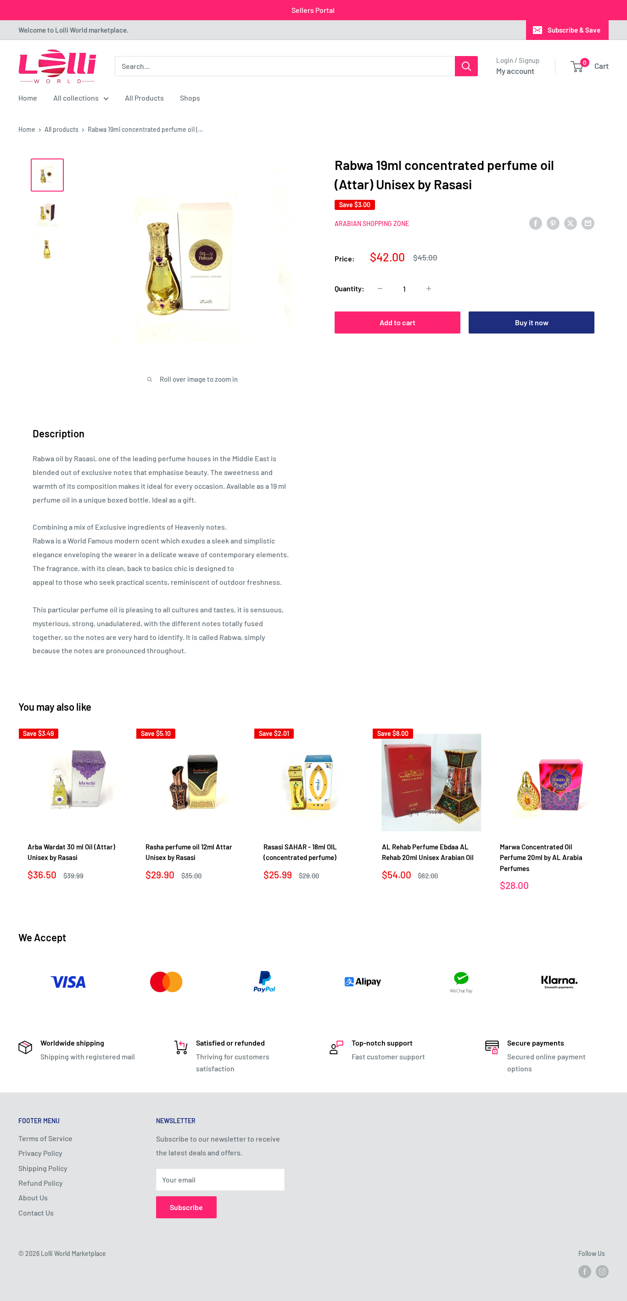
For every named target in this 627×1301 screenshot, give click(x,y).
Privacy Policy (40, 1152)
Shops (190, 97)
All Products (144, 97)
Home (27, 97)
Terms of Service (45, 1138)
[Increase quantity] (428, 288)
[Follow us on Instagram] (602, 1271)
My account (515, 70)
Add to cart (397, 322)
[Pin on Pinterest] (553, 222)
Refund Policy (40, 1182)
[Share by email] (588, 222)
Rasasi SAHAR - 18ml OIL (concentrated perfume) (300, 852)
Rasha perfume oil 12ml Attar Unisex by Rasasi (189, 852)
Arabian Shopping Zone (372, 223)
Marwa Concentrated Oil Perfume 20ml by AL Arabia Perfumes (541, 858)
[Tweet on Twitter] (570, 222)
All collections (76, 97)
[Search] (466, 66)
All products (61, 129)
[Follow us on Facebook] (584, 1271)
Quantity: (349, 288)
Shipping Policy (42, 1168)
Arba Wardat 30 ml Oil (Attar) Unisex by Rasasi (71, 852)
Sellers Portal (313, 10)
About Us (33, 1197)
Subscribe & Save (574, 30)
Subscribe (186, 1207)
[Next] (609, 813)
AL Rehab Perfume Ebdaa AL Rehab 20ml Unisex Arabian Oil (428, 852)
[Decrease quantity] (380, 288)
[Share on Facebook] (535, 222)
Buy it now (532, 322)
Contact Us (36, 1212)
